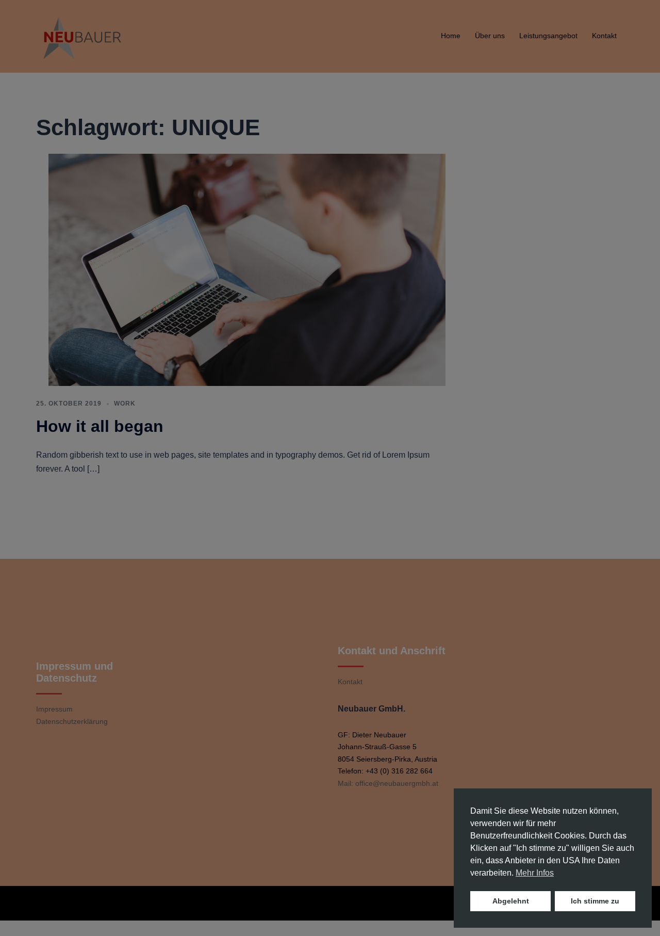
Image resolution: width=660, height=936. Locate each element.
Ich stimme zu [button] (595, 901)
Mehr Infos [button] (535, 872)
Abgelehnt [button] (510, 901)
